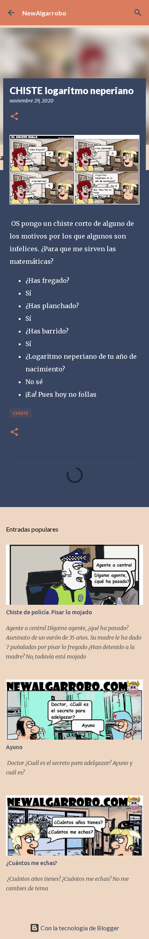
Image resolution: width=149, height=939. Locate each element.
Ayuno (14, 747)
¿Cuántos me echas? (31, 863)
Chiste (21, 413)
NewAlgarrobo (44, 13)
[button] (14, 117)
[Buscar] (138, 12)
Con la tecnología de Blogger (79, 927)
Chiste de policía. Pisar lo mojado (49, 612)
